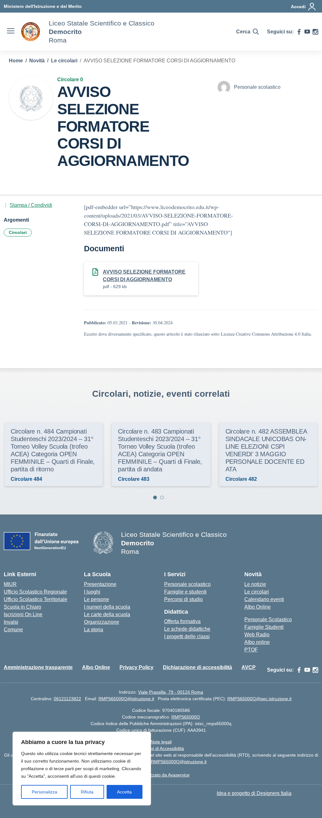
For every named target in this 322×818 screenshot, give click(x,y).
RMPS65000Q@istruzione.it (126, 698)
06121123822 (67, 698)
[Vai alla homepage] (31, 31)
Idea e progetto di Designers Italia (254, 793)
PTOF (251, 649)
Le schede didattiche (187, 629)
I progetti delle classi (187, 636)
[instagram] (315, 32)
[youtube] (307, 32)
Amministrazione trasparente (38, 667)
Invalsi (11, 622)
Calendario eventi (264, 599)
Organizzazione (101, 622)
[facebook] (299, 32)
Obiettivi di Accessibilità (161, 748)
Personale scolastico (187, 584)
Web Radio (256, 634)
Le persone (96, 599)
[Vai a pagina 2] (162, 497)
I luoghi (92, 591)
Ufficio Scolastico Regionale (35, 591)
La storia (93, 629)
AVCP (249, 667)
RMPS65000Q (185, 716)
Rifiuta (87, 791)
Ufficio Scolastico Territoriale (35, 599)
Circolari (18, 232)
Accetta (124, 791)
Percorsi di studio (183, 599)
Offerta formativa (182, 621)
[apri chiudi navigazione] (10, 32)
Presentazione (100, 584)
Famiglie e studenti (185, 591)
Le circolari (256, 591)
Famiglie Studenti (264, 627)
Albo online (257, 642)
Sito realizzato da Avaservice (161, 774)
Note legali (161, 741)
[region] (82, 768)
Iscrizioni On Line (23, 614)
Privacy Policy (136, 667)
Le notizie (255, 584)
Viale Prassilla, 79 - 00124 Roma (170, 692)
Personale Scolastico (268, 619)
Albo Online (257, 607)
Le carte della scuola (107, 614)
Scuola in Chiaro (22, 607)
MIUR (10, 584)
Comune (13, 629)
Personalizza (44, 791)
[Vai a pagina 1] (155, 497)
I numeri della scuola (107, 607)
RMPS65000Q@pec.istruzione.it (259, 698)
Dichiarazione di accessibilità (197, 667)
